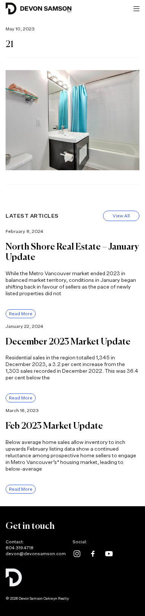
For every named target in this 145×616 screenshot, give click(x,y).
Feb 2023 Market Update (54, 426)
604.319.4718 (19, 547)
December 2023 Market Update (68, 341)
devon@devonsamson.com (36, 553)
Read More (20, 313)
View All (121, 215)
